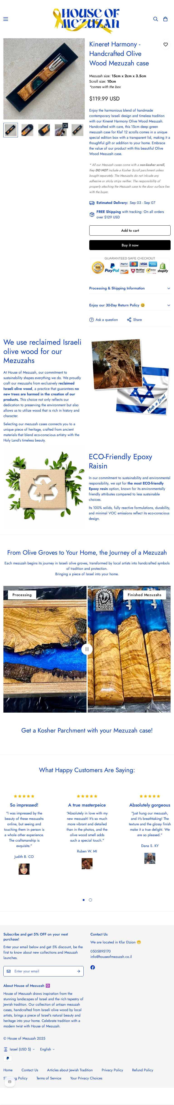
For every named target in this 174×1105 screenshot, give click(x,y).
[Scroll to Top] (165, 1080)
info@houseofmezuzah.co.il (111, 956)
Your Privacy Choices (86, 1078)
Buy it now (130, 245)
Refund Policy (142, 1070)
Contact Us (30, 1070)
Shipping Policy (15, 1078)
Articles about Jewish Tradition (70, 1070)
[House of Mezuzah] (87, 19)
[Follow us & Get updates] (93, 967)
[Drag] (87, 649)
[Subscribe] (79, 971)
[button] (165, 19)
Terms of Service (48, 1078)
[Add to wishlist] (165, 44)
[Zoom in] (75, 48)
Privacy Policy (112, 1070)
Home (7, 1070)
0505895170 (100, 951)
